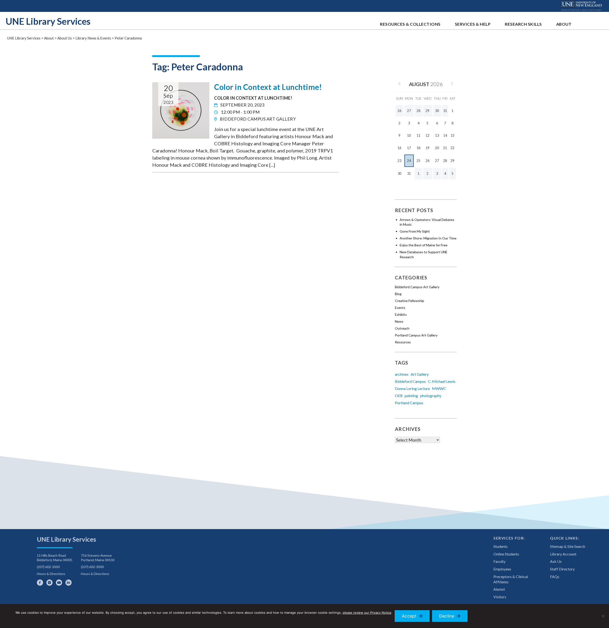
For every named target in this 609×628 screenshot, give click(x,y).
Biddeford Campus (410, 381)
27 (437, 161)
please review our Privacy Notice (367, 612)
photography (430, 395)
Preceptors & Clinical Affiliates (510, 579)
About (564, 24)
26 (427, 161)
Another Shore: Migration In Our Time (428, 238)
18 (418, 148)
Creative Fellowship (409, 301)
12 (427, 135)
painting (411, 395)
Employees (502, 569)
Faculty (499, 561)
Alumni (499, 589)
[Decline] (603, 616)
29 (452, 161)
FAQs (554, 576)
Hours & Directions (51, 574)
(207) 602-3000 (48, 567)
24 (409, 161)
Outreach (402, 328)
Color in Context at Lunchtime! (268, 87)
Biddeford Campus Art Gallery (417, 287)
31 (409, 173)
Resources (403, 342)
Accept (409, 615)
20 (437, 148)
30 (399, 173)
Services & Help (473, 24)
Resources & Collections (410, 24)
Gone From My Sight (415, 231)
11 (418, 135)
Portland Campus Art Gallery (416, 335)
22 (452, 148)
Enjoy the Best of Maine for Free (423, 245)
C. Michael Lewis (441, 381)
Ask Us (556, 561)
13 (437, 135)
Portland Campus (409, 402)
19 (427, 148)
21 (445, 148)
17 (409, 148)
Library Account (563, 554)
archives (401, 374)
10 (409, 135)
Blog (398, 294)
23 (399, 161)
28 (445, 161)
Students (500, 546)
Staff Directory (562, 569)
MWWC (439, 388)
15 (452, 135)
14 (445, 135)
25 (418, 161)
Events (400, 308)
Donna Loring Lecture (412, 388)
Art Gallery (420, 374)
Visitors (499, 596)
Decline (446, 615)
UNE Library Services (48, 21)
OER (399, 395)
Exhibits (401, 314)
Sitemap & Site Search (567, 546)
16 (399, 148)
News (399, 321)
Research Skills (523, 24)
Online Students (506, 554)
